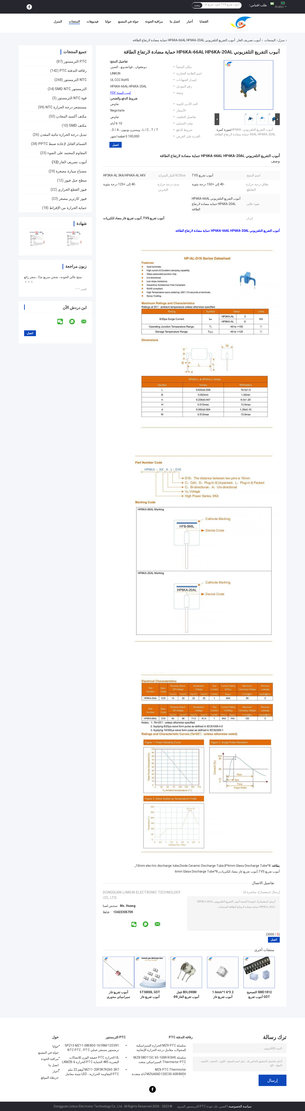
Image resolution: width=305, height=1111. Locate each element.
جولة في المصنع (128, 21)
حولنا (108, 21)
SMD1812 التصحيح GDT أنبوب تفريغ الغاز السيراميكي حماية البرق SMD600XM (259, 994)
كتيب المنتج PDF (120, 93)
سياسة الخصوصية (240, 1106)
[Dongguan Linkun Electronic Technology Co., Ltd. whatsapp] (74, 321)
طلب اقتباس (259, 5)
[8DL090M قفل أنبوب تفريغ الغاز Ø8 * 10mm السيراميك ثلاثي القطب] (186, 972)
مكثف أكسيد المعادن (71, 116)
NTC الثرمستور (75, 80)
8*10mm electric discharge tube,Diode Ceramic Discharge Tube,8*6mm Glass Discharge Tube (203, 865)
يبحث (197, 5)
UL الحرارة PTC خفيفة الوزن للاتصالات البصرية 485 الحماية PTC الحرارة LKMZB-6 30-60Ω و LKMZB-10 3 (90, 1060)
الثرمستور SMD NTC (71, 89)
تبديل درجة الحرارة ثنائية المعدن (63, 134)
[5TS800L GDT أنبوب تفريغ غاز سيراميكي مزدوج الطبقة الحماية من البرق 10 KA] (150, 972)
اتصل (115, 145)
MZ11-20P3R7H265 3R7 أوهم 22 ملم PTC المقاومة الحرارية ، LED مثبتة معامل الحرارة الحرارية (92, 1072)
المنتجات (74, 21)
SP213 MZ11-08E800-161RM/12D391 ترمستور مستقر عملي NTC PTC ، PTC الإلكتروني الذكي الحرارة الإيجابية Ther (92, 1048)
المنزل (58, 21)
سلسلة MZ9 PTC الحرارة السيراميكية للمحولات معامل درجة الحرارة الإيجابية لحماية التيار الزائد (161, 1048)
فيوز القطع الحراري (72, 189)
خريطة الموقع (50, 1077)
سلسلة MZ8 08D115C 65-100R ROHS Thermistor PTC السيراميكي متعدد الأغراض (160, 1060)
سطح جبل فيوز (75, 180)
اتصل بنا (175, 21)
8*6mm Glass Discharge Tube (196, 871)
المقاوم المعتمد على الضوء (67, 153)
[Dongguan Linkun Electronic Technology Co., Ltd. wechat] (63, 321)
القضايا (204, 21)
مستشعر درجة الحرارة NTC (66, 107)
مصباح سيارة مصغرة (71, 171)
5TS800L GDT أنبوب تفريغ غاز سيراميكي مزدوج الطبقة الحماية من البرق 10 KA (150, 994)
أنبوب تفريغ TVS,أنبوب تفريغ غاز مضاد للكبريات (249, 871)
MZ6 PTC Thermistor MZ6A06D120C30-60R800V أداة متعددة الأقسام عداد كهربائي (159, 1072)
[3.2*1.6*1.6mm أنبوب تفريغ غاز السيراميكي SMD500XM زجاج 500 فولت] (222, 972)
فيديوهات (92, 21)
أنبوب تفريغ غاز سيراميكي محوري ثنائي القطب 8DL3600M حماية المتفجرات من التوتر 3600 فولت (118, 994)
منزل (281, 40)
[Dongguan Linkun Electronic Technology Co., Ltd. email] (86, 321)
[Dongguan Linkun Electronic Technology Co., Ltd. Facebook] (29, 7)
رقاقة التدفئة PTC (73, 70)
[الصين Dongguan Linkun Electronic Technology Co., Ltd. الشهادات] (37, 239)
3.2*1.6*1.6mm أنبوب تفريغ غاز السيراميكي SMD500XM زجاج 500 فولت (223, 994)
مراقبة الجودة (154, 21)
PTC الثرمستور (75, 61)
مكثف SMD (78, 125)
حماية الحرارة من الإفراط (68, 208)
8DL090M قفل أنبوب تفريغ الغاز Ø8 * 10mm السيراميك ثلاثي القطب (186, 994)
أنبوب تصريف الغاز (249, 40)
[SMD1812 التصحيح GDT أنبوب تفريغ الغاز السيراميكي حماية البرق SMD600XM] (259, 972)
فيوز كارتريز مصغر (73, 199)
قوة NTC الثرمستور (72, 98)
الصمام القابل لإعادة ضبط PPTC (62, 144)
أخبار (190, 21)
